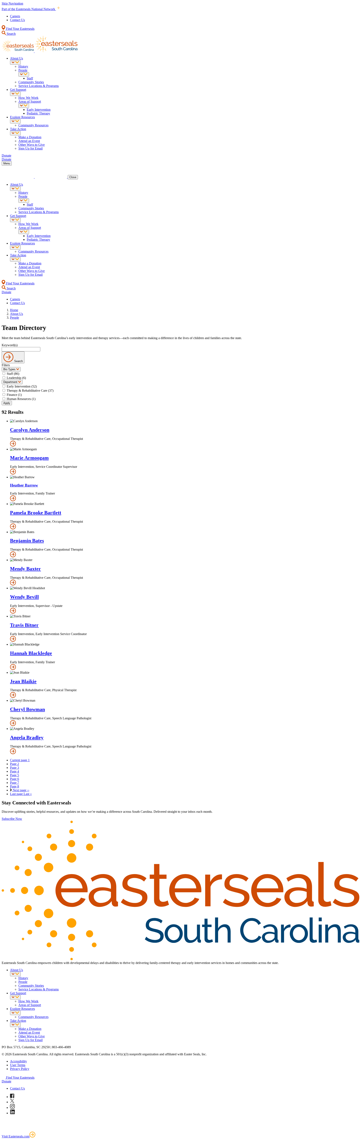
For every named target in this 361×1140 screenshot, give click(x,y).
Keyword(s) (10, 345)
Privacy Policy (19, 1069)
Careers (15, 16)
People (22, 70)
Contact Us (17, 20)
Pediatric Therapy (38, 113)
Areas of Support (29, 101)
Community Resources (33, 125)
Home (14, 310)
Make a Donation (29, 137)
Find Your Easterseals (19, 28)
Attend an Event (29, 141)
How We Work (28, 97)
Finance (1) (14, 394)
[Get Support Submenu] (15, 94)
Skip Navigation (12, 3)
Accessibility (18, 1061)
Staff (30, 78)
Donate (6, 1081)
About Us (16, 58)
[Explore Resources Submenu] (15, 121)
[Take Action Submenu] (15, 133)
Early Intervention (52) (22, 386)
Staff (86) (13, 373)
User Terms (17, 1065)
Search (11, 33)
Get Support (18, 89)
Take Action (18, 129)
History (23, 66)
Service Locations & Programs (38, 86)
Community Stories (31, 82)
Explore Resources (22, 117)
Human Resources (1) (21, 399)
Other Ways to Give (31, 144)
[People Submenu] (23, 74)
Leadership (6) (16, 378)
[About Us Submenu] (15, 62)
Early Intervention (39, 109)
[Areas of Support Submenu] (23, 105)
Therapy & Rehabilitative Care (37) (30, 390)
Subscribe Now (12, 818)
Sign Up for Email (30, 148)
